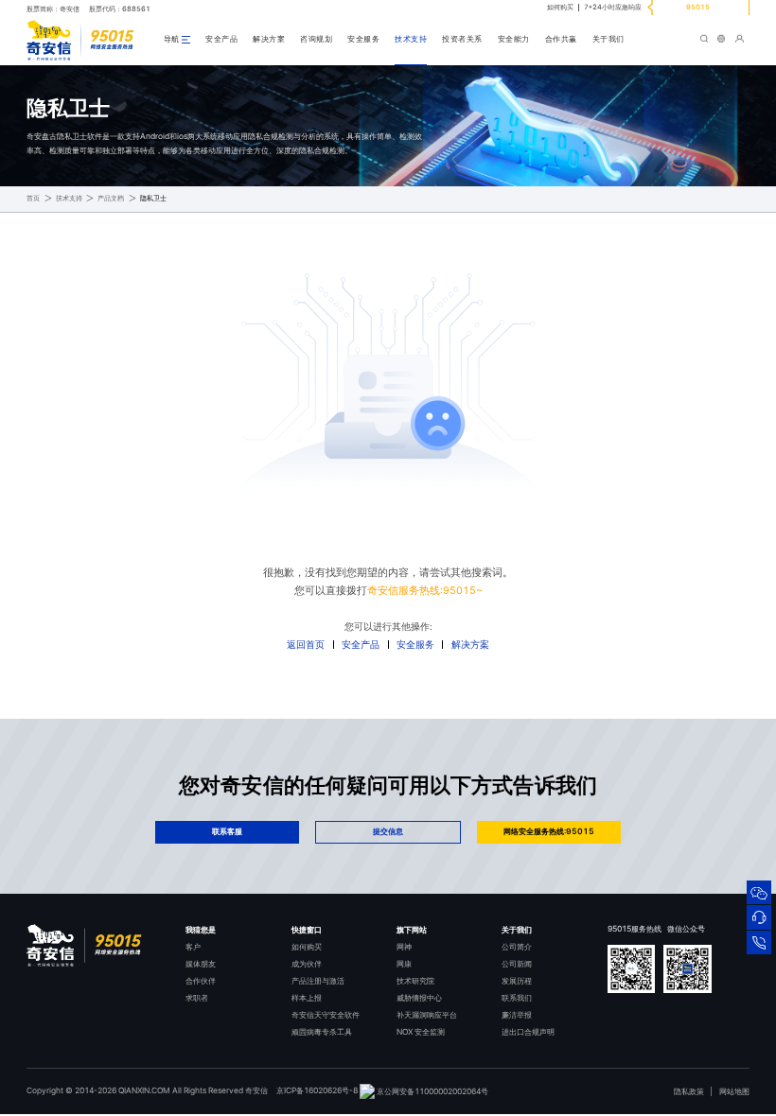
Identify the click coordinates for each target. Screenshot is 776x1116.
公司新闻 (517, 963)
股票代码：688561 (119, 9)
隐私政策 (689, 1091)
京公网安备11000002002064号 (431, 1091)
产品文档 (110, 198)
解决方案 (269, 39)
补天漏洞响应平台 (427, 1015)
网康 (404, 963)
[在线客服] (758, 917)
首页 (33, 198)
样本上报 (306, 998)
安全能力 (514, 39)
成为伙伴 (306, 963)
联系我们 (517, 998)
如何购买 (560, 7)
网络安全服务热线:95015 (548, 831)
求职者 (196, 998)
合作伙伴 (200, 980)
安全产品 (221, 39)
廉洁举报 (517, 1015)
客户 (193, 946)
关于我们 (608, 39)
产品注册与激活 (317, 980)
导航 (172, 39)
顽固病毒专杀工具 (321, 1032)
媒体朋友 (200, 963)
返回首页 (306, 644)
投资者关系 (462, 39)
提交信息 (388, 831)
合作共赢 (561, 39)
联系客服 (227, 831)
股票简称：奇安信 (52, 9)
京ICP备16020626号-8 (317, 1091)
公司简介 (517, 946)
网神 (404, 946)
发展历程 (517, 980)
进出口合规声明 (528, 1032)
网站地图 (734, 1091)
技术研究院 (415, 980)
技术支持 (411, 39)
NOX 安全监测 (421, 1032)
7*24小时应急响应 (613, 7)
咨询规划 (316, 39)
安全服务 (363, 39)
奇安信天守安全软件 (325, 1015)
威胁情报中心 (419, 998)
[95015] (758, 942)
